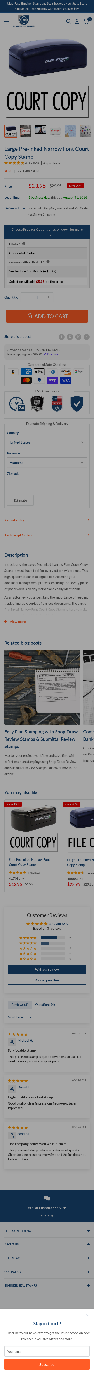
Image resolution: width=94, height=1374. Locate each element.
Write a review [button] (47, 969)
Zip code (13, 473)
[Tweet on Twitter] (78, 336)
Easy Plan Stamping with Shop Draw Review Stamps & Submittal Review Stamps (41, 739)
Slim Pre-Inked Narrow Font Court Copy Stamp (29, 862)
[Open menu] (6, 21)
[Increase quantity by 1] (48, 297)
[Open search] (68, 21)
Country (13, 433)
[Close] (88, 1315)
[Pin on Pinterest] (70, 336)
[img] (18, 1034)
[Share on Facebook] (62, 336)
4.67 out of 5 (58, 924)
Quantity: (11, 297)
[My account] (77, 21)
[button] (14, 163)
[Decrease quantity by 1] (25, 297)
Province (13, 453)
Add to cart (51, 316)
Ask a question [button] (47, 980)
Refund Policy (14, 520)
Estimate (20, 500)
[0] (86, 21)
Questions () (45, 1004)
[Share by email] (87, 336)
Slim (7, 171)
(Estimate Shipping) (42, 214)
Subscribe (47, 1364)
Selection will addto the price (36, 282)
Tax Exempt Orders (18, 535)
